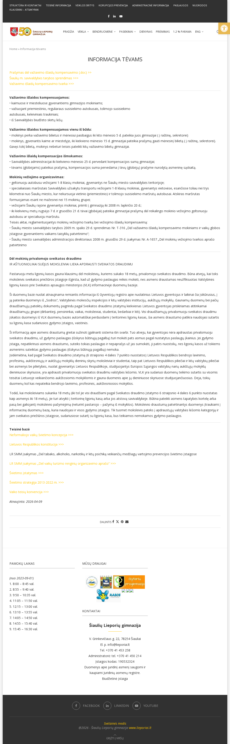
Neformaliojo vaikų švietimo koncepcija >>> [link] (41, 435)
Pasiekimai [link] (126, 32)
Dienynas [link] (145, 32)
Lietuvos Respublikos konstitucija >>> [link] (36, 444)
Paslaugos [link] (180, 5)
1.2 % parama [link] (182, 32)
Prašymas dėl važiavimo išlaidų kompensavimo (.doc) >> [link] (50, 72)
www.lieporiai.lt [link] (140, 728)
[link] (224, 28)
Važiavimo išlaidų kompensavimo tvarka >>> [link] (41, 84)
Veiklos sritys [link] (84, 5)
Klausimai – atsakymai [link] (24, 9)
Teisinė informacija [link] (58, 5)
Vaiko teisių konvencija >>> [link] (29, 492)
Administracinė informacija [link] (150, 5)
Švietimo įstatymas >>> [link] (26, 473)
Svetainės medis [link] (115, 723)
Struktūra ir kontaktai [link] (25, 5)
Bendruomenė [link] (103, 32)
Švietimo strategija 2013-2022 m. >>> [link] (36, 482)
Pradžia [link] (68, 32)
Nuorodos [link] (199, 5)
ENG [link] (198, 32)
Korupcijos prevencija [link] (113, 5)
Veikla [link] (82, 32)
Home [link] (13, 49)
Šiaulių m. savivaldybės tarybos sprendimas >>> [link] (43, 78)
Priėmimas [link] (163, 32)
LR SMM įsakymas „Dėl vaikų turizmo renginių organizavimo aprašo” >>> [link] (62, 463)
